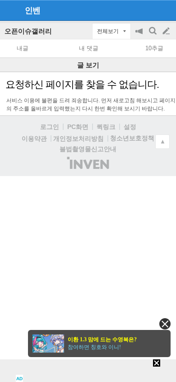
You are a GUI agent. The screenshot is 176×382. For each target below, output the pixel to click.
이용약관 (34, 138)
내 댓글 (88, 48)
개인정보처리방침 (78, 138)
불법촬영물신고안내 (88, 149)
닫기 (165, 323)
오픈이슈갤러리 (28, 31)
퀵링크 (106, 126)
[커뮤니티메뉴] (9, 10)
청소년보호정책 (132, 138)
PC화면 (77, 126)
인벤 (32, 10)
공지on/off (139, 35)
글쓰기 (166, 31)
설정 (130, 126)
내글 (22, 48)
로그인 (49, 126)
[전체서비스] (165, 9)
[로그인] (149, 9)
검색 (153, 35)
